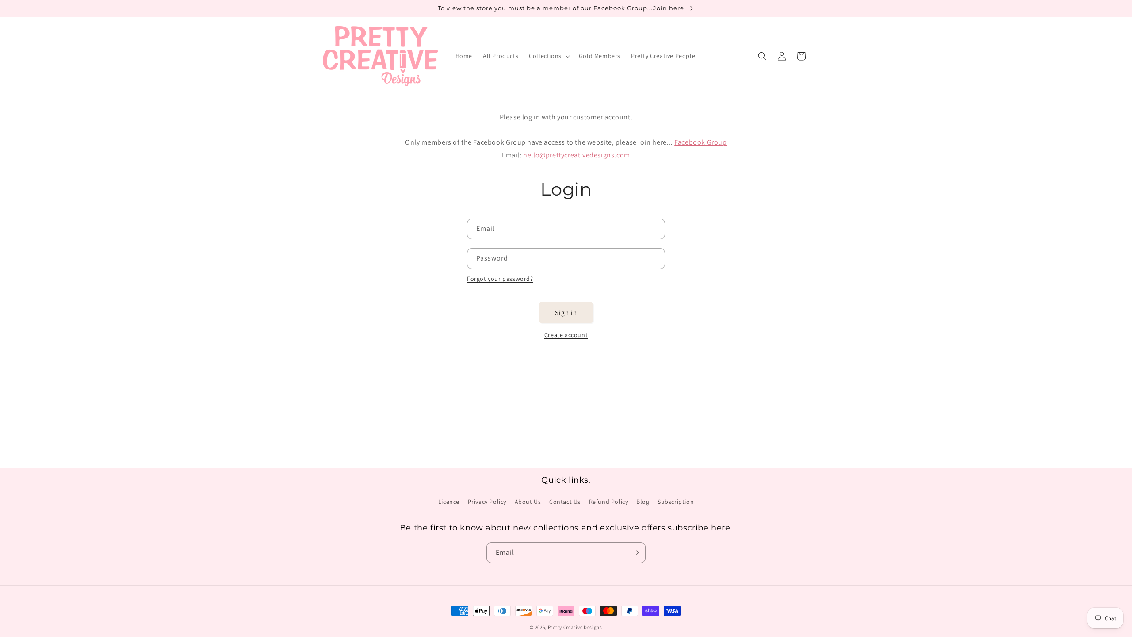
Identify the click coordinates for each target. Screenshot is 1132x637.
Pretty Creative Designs (575, 627)
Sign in (566, 312)
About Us (528, 502)
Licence (448, 502)
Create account (566, 335)
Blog (642, 502)
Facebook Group (700, 142)
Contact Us (565, 502)
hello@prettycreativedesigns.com (576, 155)
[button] (549, 55)
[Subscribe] (635, 552)
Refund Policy (608, 502)
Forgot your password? (500, 279)
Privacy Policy (487, 502)
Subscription (676, 502)
